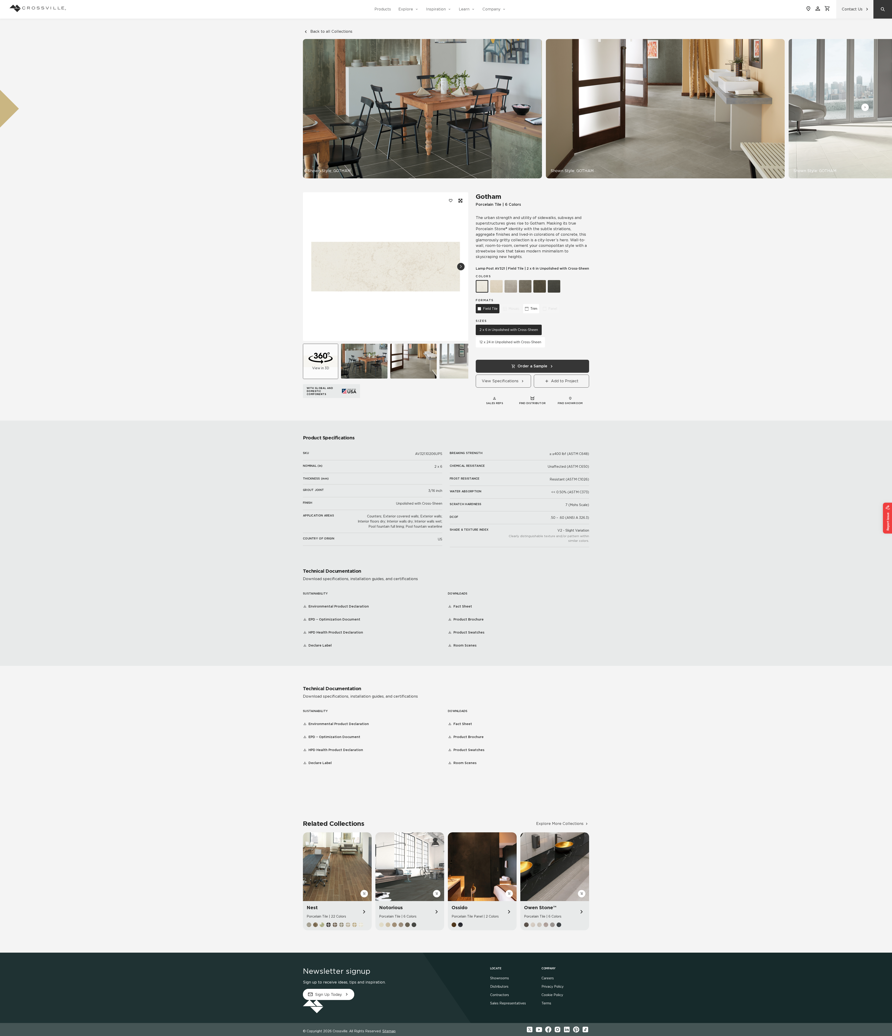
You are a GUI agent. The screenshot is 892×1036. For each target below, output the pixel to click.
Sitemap (389, 1031)
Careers (547, 978)
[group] (364, 361)
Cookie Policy (552, 995)
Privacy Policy (552, 986)
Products (382, 9)
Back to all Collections (331, 31)
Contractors (499, 995)
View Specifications (500, 381)
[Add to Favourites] (450, 200)
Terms (546, 1003)
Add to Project (564, 381)
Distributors (499, 986)
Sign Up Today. (328, 994)
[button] (865, 107)
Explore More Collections (560, 823)
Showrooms (499, 978)
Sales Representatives (508, 1003)
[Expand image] (460, 200)
